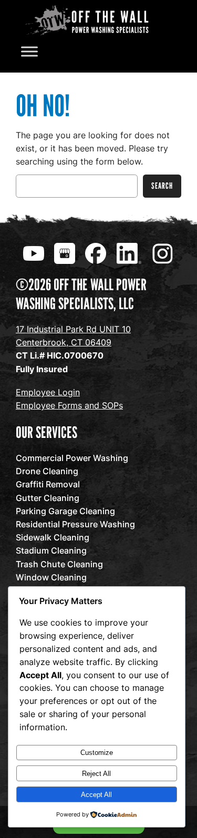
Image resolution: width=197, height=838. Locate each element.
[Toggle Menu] (29, 52)
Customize (96, 753)
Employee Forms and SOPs (69, 405)
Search (162, 185)
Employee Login (48, 392)
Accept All (96, 795)
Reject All (96, 774)
